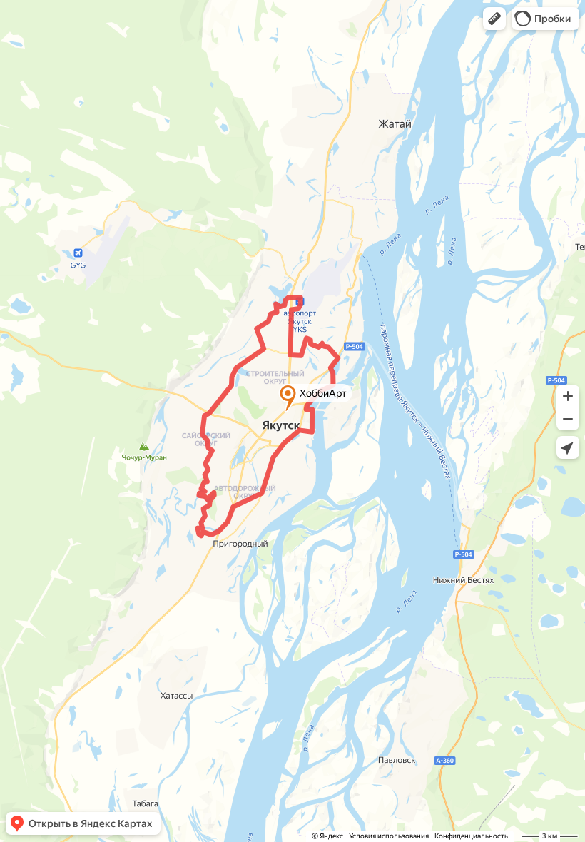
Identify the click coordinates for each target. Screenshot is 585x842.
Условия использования (389, 836)
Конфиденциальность (471, 836)
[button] (494, 18)
